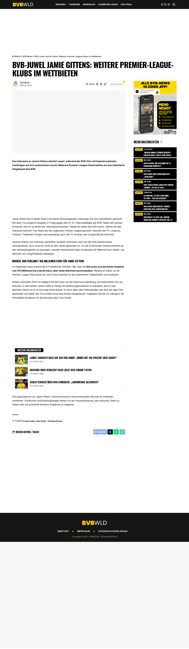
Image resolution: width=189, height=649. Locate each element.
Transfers (148, 192)
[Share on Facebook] (97, 84)
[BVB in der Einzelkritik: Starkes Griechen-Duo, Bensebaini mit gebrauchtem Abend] (155, 206)
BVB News (27, 56)
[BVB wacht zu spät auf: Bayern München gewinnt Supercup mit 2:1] (155, 216)
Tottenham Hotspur (54, 421)
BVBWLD (16, 56)
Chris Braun (25, 82)
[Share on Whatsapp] (116, 431)
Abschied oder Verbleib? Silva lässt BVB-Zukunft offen (61, 370)
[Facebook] (162, 4)
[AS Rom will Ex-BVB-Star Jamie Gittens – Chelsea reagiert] (155, 195)
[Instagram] (168, 4)
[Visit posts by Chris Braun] (15, 84)
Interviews (148, 149)
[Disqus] (68, 473)
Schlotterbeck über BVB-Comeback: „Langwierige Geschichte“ (64, 382)
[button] (173, 4)
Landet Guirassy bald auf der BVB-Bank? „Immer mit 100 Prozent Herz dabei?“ (73, 358)
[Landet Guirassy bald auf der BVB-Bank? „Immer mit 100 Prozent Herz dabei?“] (21, 359)
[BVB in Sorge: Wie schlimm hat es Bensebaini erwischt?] (155, 163)
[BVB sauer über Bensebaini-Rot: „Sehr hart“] (155, 173)
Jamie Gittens (41, 421)
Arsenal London (29, 421)
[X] (165, 4)
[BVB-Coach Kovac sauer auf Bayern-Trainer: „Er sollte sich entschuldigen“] (155, 184)
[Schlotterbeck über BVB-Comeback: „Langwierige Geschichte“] (21, 384)
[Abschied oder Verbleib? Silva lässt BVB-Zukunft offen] (21, 371)
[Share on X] (101, 84)
